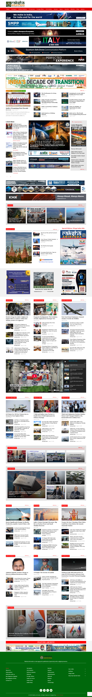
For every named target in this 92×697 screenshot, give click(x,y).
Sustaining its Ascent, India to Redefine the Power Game (77, 93)
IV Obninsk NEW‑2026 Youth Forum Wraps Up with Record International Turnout (49, 539)
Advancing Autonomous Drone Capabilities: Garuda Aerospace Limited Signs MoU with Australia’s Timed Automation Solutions (77, 332)
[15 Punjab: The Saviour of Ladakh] (46, 564)
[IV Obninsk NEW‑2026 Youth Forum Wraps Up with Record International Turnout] (37, 540)
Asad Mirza (44, 325)
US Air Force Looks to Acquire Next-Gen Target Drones (77, 323)
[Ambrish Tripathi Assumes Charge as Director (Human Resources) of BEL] (18, 564)
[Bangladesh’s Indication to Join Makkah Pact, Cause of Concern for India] (37, 331)
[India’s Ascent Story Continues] (37, 108)
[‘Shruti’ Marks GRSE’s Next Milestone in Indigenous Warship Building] (65, 423)
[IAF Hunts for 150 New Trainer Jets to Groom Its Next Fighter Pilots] (18, 406)
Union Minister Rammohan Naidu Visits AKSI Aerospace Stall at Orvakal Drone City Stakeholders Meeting (77, 341)
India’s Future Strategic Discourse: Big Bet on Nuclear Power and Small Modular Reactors (45, 523)
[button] (77, 122)
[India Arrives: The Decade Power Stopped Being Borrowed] (65, 114)
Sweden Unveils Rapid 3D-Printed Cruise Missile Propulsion (22, 528)
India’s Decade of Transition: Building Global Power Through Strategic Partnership (49, 101)
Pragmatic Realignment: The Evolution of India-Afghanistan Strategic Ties (45, 317)
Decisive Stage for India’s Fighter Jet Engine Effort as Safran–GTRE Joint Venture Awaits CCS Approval (17, 318)
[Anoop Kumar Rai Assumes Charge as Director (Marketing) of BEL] (9, 580)
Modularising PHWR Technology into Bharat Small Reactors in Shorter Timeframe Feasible (49, 546)
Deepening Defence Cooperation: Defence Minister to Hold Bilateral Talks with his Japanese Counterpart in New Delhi (50, 348)
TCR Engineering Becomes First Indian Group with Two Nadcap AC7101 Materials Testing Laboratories (21, 341)
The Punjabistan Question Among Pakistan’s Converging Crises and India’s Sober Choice (20, 154)
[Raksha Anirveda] (15, 4)
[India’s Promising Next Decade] (18, 99)
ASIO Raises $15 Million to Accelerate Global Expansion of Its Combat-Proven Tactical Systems (78, 581)
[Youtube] (51, 690)
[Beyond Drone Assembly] (49, 135)
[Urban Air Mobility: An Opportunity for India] (65, 108)
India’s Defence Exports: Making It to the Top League (78, 152)
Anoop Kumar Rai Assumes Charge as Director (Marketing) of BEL (22, 579)
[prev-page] (7, 176)
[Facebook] (41, 690)
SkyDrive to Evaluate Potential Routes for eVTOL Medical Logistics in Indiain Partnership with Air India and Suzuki (20, 145)
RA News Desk (17, 330)
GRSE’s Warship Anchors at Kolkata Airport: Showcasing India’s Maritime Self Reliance (20, 162)
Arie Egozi (44, 343)
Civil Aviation (15, 129)
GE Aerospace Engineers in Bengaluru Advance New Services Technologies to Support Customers (22, 326)
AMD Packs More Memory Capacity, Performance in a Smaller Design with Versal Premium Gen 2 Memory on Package (78, 589)
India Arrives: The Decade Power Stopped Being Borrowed (77, 113)
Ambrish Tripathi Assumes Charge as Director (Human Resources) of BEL (17, 573)
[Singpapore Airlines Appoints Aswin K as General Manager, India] (9, 594)
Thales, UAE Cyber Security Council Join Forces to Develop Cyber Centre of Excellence (77, 538)
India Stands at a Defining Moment (48, 113)
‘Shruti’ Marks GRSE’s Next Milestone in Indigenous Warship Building (77, 423)
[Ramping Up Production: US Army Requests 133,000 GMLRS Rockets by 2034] (9, 543)
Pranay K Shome (45, 594)
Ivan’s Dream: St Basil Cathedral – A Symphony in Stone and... (49, 240)
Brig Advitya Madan (46, 579)
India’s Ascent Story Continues (49, 106)
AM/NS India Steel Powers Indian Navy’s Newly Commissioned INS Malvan (78, 438)
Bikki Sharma (8, 109)
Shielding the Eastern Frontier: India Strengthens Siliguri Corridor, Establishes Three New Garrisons (77, 545)
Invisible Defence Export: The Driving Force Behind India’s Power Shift (77, 101)
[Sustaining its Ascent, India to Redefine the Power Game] (65, 95)
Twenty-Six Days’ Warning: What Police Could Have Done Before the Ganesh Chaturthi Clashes (74, 523)
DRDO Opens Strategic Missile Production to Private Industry (21, 535)
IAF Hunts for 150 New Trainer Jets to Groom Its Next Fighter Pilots (17, 415)
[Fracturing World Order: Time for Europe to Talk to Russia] (36, 254)
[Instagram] (44, 690)
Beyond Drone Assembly (39, 147)
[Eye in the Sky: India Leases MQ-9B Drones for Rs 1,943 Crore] (65, 349)
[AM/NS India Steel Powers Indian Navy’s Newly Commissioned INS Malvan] (65, 439)
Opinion (14, 158)
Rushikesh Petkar (33, 148)
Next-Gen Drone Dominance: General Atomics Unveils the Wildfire (73, 317)
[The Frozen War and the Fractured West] (36, 234)
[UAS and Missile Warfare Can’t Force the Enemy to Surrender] (56, 215)
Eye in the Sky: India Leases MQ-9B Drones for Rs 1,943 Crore (77, 348)
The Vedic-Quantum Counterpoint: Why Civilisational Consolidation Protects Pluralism (50, 585)
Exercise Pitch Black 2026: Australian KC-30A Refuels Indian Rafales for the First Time (22, 435)
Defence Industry (16, 140)
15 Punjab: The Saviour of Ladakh (44, 572)
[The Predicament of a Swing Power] (37, 95)
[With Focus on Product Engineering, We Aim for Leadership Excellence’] (56, 492)
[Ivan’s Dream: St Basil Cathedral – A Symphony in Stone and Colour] (36, 241)
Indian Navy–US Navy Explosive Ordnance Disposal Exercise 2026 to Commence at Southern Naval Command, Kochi (77, 430)
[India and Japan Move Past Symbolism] (37, 324)
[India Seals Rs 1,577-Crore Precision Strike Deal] (37, 430)
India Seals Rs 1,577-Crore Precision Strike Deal (48, 429)
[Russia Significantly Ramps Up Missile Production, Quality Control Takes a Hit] (18, 514)
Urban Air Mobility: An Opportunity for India (75, 107)
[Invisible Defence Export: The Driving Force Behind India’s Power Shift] (65, 101)
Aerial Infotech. (59, 695)
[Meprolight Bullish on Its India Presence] (56, 477)
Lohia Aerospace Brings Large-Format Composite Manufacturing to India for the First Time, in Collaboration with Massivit (22, 350)
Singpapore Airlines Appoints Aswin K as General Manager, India (21, 594)
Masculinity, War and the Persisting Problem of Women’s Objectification (49, 592)
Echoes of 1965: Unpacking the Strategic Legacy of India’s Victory (50, 577)
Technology (15, 173)
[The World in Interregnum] (36, 247)
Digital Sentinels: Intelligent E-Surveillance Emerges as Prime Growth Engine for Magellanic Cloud (77, 597)
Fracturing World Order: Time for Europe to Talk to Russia (48, 253)
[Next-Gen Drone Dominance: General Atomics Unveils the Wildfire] (74, 309)
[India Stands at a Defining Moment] (37, 114)
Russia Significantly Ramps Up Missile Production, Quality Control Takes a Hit (18, 523)
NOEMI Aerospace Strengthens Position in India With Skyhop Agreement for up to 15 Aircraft (20, 126)
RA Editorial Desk (73, 534)
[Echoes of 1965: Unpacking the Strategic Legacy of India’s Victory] (37, 578)
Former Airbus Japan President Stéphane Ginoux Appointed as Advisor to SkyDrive (21, 587)
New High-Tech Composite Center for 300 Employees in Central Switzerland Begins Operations (22, 334)
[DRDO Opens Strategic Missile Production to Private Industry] (9, 537)
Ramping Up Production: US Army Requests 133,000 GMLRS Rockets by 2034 (22, 543)
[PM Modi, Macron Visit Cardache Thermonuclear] (26, 623)
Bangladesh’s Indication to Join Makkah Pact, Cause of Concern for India (49, 331)
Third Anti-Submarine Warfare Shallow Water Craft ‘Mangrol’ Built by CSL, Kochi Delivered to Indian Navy (73, 415)
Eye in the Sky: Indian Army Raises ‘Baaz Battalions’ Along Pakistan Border (50, 423)
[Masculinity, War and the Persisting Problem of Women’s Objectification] (37, 592)
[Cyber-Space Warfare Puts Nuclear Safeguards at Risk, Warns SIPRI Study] (65, 531)
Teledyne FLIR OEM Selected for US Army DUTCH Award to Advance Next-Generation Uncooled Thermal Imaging (20, 169)
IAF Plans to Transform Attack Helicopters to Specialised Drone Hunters (21, 421)
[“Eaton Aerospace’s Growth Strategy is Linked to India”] (75, 477)
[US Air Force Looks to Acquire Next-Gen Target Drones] (65, 324)
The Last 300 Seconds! (76, 148)
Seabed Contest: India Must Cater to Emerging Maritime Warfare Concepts (77, 161)
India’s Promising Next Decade (17, 108)
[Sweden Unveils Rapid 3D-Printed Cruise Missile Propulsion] (9, 530)
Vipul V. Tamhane (45, 587)
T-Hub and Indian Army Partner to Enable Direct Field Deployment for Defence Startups (44, 415)
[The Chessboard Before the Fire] (75, 215)
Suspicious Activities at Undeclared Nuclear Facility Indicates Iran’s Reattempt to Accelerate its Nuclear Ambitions (50, 531)
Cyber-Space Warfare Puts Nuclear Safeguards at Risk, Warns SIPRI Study (78, 531)
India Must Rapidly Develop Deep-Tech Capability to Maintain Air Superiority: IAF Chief (22, 428)
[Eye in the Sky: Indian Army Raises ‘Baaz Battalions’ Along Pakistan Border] (37, 423)
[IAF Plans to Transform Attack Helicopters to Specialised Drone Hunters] (9, 421)
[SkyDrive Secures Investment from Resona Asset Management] (75, 456)
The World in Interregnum (47, 245)
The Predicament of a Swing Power (48, 93)
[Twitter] (47, 690)
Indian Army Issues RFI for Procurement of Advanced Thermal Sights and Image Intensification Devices (50, 437)
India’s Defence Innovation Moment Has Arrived (77, 166)
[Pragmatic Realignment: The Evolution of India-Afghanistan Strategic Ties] (46, 309)
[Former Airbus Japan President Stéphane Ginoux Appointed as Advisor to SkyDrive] (9, 587)
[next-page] (10, 176)
